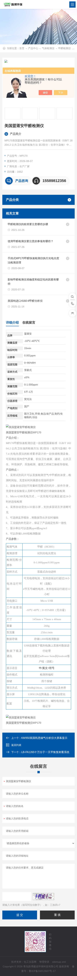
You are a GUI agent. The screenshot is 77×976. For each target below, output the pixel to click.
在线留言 (28, 322)
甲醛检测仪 (64, 48)
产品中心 (33, 48)
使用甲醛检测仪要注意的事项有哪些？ (30, 241)
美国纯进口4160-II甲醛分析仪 (25, 300)
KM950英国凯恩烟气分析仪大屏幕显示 (44, 737)
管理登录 (44, 961)
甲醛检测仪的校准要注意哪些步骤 (28, 224)
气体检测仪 (48, 48)
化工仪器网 (30, 961)
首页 (21, 48)
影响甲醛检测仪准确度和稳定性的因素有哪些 (33, 281)
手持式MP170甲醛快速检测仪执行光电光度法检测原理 (33, 260)
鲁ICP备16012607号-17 (42, 971)
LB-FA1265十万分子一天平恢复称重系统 (45, 752)
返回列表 (16, 745)
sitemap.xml (59, 961)
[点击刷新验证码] (43, 896)
